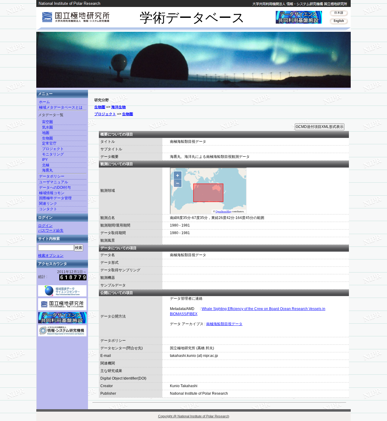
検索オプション (50, 255)
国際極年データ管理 (55, 198)
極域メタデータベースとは (61, 107)
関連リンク (48, 203)
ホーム (44, 102)
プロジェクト (53, 149)
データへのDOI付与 (55, 187)
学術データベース (192, 17)
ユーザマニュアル (53, 182)
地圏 (45, 133)
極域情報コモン (51, 193)
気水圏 (47, 127)
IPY (45, 160)
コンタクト (48, 209)
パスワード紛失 (50, 230)
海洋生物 (118, 107)
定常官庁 (49, 143)
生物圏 (47, 138)
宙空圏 (47, 122)
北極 (45, 165)
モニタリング (53, 154)
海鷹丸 (47, 170)
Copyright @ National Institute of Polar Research (193, 416)
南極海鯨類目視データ (224, 324)
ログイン (45, 226)
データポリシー (51, 176)
